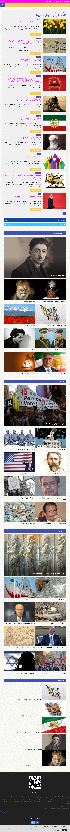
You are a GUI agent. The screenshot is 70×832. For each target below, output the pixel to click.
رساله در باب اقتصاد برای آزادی (34, 716)
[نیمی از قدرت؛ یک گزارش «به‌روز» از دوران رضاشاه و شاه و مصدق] (19, 636)
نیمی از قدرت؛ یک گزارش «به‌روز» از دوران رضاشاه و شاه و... (21, 647)
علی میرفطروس (38, 173)
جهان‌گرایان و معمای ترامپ (29, 474)
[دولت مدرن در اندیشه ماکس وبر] (50, 462)
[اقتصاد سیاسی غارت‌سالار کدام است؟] (19, 438)
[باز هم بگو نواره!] (50, 438)
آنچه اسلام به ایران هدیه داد (55, 275)
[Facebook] (37, 822)
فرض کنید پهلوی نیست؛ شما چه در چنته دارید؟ (55, 673)
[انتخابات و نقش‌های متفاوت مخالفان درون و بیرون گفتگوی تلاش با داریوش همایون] (50, 486)
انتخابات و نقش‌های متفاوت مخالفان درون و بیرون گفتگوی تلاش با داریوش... (50, 498)
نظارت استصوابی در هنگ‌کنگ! (55, 423)
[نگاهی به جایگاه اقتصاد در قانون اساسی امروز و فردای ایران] (19, 362)
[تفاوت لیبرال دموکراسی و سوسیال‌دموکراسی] (50, 314)
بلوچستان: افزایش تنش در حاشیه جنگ (57, 623)
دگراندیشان (39, 38)
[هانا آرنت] (19, 338)
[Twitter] (33, 822)
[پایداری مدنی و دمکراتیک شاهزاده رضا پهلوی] (50, 362)
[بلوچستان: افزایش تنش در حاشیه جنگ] (50, 612)
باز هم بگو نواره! (62, 449)
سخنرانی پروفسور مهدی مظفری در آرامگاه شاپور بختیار (54, 523)
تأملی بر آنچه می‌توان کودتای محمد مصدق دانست (24, 498)
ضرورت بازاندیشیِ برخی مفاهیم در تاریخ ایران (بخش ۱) (47, 573)
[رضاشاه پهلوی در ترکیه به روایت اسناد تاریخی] (50, 338)
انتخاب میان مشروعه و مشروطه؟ (29, 118)
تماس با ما (48, 1)
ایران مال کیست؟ (31, 325)
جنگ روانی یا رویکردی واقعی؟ (59, 599)
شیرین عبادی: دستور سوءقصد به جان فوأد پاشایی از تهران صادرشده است (50, 648)
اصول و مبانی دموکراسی (29, 301)
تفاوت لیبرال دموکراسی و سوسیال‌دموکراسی (56, 325)
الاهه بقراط (39, 57)
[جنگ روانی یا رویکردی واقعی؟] (50, 587)
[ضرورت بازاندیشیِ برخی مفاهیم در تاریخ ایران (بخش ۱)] (35, 555)
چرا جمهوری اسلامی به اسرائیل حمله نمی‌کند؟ (25, 673)
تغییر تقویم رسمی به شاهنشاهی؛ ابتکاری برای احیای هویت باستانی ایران (24, 41)
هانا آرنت (33, 349)
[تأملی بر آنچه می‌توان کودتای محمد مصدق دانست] (19, 486)
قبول (64, 830)
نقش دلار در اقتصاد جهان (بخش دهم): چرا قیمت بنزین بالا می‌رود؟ (20, 623)
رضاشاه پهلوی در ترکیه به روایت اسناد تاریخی (56, 349)
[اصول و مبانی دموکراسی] (19, 289)
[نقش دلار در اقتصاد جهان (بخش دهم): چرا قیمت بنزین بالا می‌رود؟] (19, 612)
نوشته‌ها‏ (39, 19)
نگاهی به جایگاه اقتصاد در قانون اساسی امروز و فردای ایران (22, 374)
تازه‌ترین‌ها (61, 531)
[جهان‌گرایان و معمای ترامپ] (19, 462)
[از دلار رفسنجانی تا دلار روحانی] (19, 512)
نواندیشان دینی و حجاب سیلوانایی (29, 99)
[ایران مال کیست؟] (19, 314)
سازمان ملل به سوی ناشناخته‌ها (28, 599)
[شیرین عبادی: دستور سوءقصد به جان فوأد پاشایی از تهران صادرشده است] (50, 636)
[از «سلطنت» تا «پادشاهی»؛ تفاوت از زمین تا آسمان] (50, 289)
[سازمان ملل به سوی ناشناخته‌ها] (19, 587)
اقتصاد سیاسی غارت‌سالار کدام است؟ (26, 449)
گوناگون (39, 194)
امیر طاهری (39, 97)
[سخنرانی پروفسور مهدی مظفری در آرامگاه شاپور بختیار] (50, 512)
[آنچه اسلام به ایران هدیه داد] (35, 257)
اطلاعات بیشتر (57, 830)
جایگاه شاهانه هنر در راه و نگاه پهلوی (28, 196)
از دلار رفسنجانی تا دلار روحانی (28, 523)
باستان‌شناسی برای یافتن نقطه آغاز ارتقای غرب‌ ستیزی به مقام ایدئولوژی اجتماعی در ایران (24, 79)
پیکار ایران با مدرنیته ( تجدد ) (30, 21)
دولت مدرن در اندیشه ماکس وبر (59, 474)
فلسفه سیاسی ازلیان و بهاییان (30, 137)
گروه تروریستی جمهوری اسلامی (30, 59)
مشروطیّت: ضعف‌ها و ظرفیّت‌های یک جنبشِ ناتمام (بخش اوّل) (23, 176)
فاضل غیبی (39, 135)
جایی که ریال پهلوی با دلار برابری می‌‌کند (32, 733)
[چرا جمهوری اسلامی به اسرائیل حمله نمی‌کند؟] (19, 661)
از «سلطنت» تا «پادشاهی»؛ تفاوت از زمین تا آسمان (54, 301)
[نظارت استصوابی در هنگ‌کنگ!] (35, 405)
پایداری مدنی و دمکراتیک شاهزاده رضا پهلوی (56, 374)
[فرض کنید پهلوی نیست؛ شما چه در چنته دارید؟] (50, 661)
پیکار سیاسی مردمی (34, 156)
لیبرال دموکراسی (61, 4)
